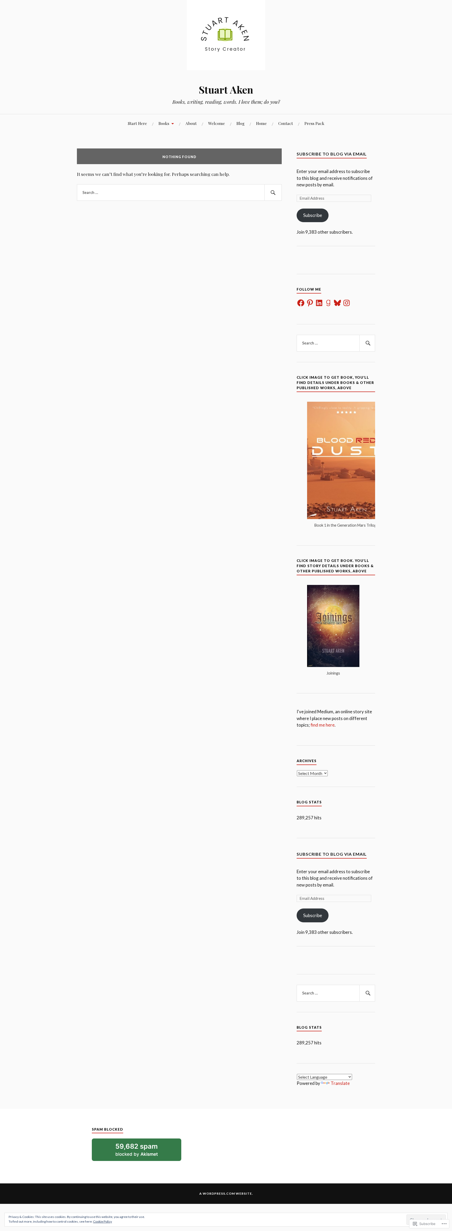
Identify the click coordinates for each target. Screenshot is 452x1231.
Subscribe (312, 215)
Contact (285, 123)
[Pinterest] (310, 303)
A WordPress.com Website (225, 1193)
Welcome (216, 123)
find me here (322, 725)
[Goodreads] (328, 303)
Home (261, 123)
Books (164, 123)
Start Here (137, 123)
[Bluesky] (337, 303)
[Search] (273, 192)
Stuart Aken (226, 89)
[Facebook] (301, 303)
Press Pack (314, 123)
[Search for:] (179, 192)
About (191, 123)
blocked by (143, 1151)
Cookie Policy (102, 1221)
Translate (340, 1083)
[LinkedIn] (319, 303)
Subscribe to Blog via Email (332, 153)
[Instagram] (346, 303)
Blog (240, 123)
